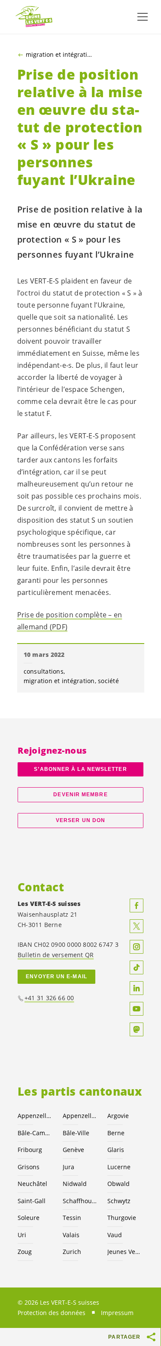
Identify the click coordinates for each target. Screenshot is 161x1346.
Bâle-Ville (76, 1133)
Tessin (72, 1218)
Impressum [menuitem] (117, 1313)
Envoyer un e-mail (56, 976)
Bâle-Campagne (35, 1133)
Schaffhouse (80, 1201)
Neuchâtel (32, 1184)
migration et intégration (60, 55)
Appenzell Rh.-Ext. (35, 1116)
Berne (116, 1133)
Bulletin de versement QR (56, 955)
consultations (44, 671)
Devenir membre (80, 795)
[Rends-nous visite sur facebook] (136, 905)
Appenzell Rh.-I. (80, 1116)
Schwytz (119, 1201)
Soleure (28, 1218)
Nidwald (75, 1184)
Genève (73, 1150)
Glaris (115, 1150)
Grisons (28, 1167)
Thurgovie (121, 1218)
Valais (71, 1235)
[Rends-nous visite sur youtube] (136, 1009)
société (108, 681)
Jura (68, 1167)
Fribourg (30, 1150)
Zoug (25, 1251)
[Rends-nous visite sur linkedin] (136, 988)
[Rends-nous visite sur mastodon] (136, 1029)
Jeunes (124, 1251)
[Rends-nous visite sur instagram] (136, 947)
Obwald (118, 1184)
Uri (22, 1235)
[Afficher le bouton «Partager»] (151, 1337)
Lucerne (119, 1167)
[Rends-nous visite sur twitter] (136, 926)
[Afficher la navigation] (142, 17)
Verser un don (80, 820)
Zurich (72, 1251)
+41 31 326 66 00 (49, 998)
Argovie (118, 1116)
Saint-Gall (32, 1201)
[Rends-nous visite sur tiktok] (136, 967)
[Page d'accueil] (34, 17)
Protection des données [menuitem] (51, 1313)
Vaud (114, 1235)
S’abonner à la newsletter (80, 769)
